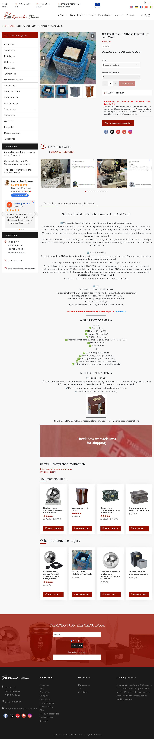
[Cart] (149, 15)
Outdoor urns (11, 103)
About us (119, 15)
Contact (130, 15)
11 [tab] (105, 191)
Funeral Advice (105, 15)
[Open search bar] (142, 15)
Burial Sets (9, 68)
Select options (54, 528)
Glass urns (9, 121)
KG (74, 641)
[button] (93, 58)
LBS (81, 641)
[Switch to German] (136, 7)
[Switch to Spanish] (146, 7)
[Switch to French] (141, 7)
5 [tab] (93, 191)
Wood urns (9, 50)
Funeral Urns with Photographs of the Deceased (19, 153)
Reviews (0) (89, 203)
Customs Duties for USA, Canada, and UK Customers (17, 162)
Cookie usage (46, 717)
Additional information (69, 203)
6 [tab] (95, 191)
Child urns (9, 62)
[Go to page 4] (23, 229)
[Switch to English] (131, 7)
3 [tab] (89, 191)
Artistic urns (10, 74)
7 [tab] (97, 191)
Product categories (86, 15)
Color (105, 60)
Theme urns (10, 109)
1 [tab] (85, 191)
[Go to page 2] (19, 229)
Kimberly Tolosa (22, 203)
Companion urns (12, 91)
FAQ (42, 688)
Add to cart (128, 83)
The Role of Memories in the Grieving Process (17, 171)
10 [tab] (103, 191)
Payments (45, 692)
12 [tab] (106, 191)
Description (49, 203)
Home (5, 26)
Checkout (83, 692)
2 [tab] (87, 191)
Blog (72, 15)
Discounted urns (12, 133)
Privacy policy (46, 706)
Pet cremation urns (13, 80)
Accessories (9, 139)
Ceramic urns (10, 85)
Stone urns (9, 115)
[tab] (49, 203)
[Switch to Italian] (151, 7)
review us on (19, 195)
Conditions (45, 699)
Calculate (77, 645)
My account (84, 685)
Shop (62, 15)
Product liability (47, 472)
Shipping (44, 696)
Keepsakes (9, 127)
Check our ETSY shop (63, 152)
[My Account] (145, 15)
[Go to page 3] (21, 229)
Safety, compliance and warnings (56, 469)
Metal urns (9, 56)
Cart (80, 688)
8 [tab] (99, 191)
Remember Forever (22, 181)
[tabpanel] (67, 173)
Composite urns (11, 97)
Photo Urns (9, 44)
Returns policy (47, 703)
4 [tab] (91, 191)
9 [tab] (101, 191)
